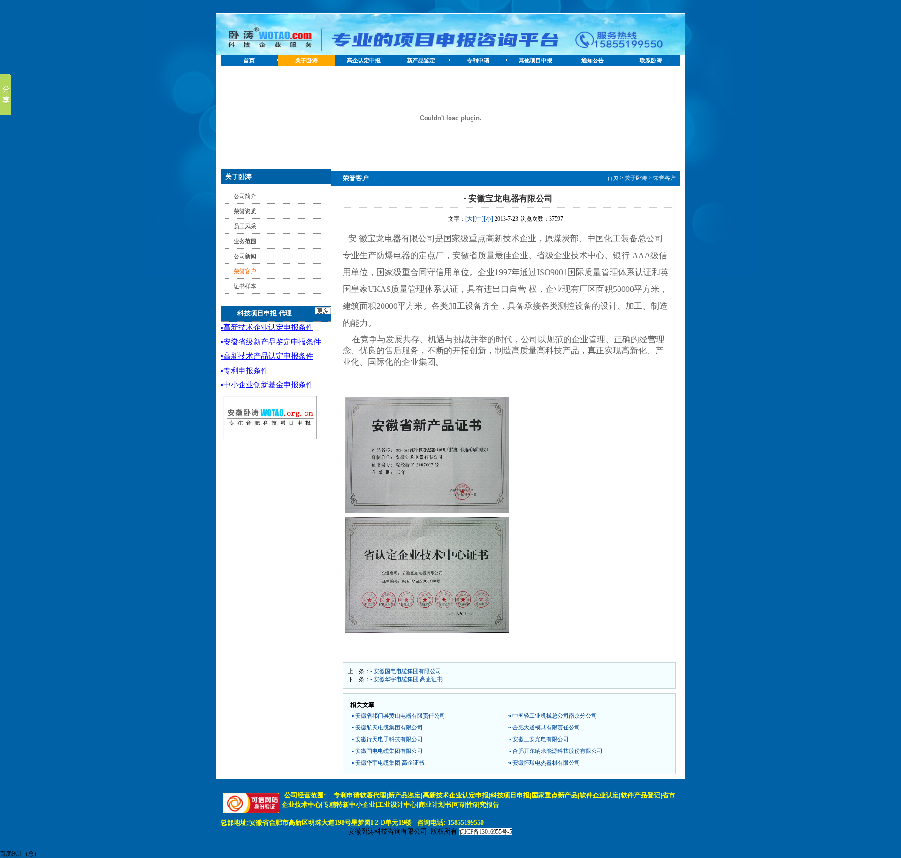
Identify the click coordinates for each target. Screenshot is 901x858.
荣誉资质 (245, 211)
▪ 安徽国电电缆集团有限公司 (405, 671)
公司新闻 (245, 256)
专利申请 (478, 60)
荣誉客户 (664, 178)
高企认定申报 (364, 60)
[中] (479, 218)
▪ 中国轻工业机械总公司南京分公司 (553, 715)
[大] (469, 218)
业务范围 (245, 241)
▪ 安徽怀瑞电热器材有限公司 (544, 762)
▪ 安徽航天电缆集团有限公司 (387, 727)
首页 (249, 60)
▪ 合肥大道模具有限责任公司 (544, 727)
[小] (488, 218)
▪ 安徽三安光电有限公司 (539, 739)
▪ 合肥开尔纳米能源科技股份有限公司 (556, 751)
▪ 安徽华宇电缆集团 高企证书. (407, 679)
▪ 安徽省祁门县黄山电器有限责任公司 (398, 715)
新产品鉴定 (421, 60)
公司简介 (245, 196)
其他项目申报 (535, 60)
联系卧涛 (651, 60)
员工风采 (245, 226)
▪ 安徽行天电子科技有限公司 (387, 739)
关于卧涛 (306, 60)
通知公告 (592, 60)
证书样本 (245, 286)
